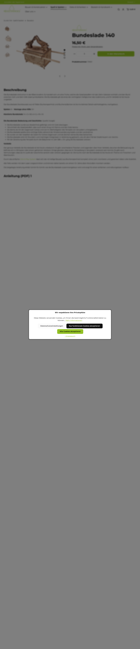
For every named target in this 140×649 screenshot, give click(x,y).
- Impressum (70, 336)
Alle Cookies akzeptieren (70, 331)
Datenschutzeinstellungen (51, 326)
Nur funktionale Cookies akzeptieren (84, 326)
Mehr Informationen (73, 320)
